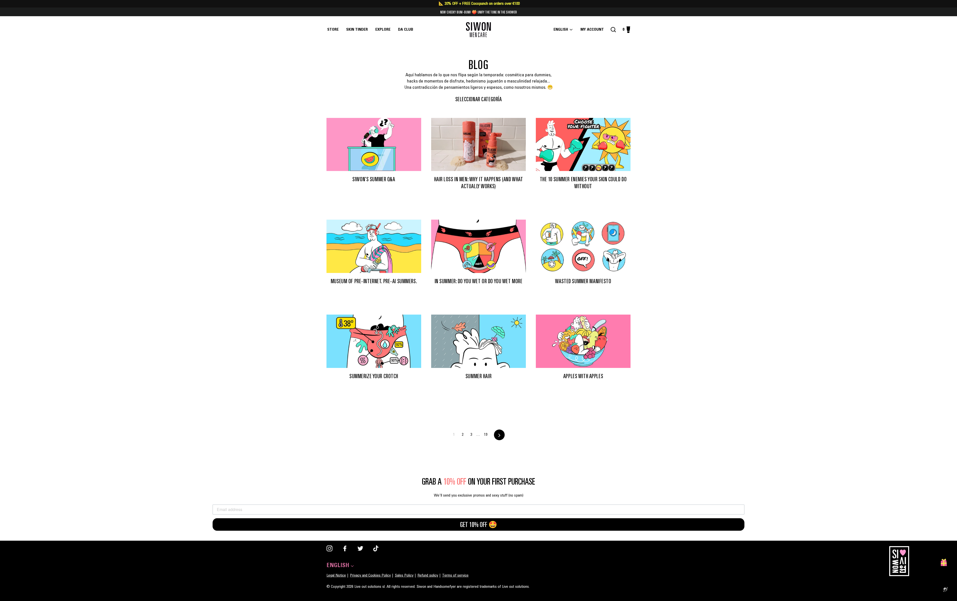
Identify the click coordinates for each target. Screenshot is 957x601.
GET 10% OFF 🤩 (478, 524)
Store (333, 30)
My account (593, 30)
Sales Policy (404, 576)
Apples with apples (583, 376)
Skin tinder (357, 30)
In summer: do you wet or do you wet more (479, 281)
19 (485, 435)
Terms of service (455, 576)
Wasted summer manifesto (583, 281)
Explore (383, 30)
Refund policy (427, 576)
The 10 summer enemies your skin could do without (583, 182)
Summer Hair (478, 376)
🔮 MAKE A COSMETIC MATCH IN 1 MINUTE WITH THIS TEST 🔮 (478, 12)
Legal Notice (336, 576)
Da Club (405, 30)
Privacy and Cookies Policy (370, 576)
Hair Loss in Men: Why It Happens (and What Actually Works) (478, 182)
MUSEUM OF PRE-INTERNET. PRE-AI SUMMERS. (374, 281)
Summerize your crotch (373, 376)
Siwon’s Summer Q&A (373, 179)
